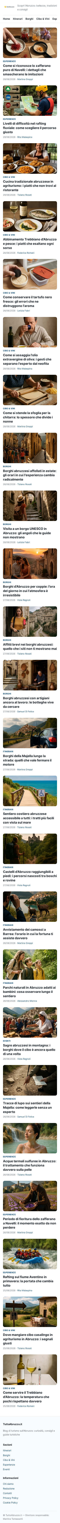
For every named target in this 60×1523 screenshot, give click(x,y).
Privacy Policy (10, 1497)
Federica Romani (25, 252)
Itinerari (17, 18)
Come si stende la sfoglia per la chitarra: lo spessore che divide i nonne (28, 417)
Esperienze (9, 61)
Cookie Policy (10, 1502)
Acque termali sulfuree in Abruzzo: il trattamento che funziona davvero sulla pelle (29, 1165)
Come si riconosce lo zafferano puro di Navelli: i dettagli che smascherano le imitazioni (27, 70)
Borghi (29, 18)
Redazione (8, 1488)
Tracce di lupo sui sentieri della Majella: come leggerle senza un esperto (27, 1107)
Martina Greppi (25, 79)
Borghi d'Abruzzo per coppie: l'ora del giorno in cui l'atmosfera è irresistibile (29, 591)
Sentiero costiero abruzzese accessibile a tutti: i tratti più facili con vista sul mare (28, 818)
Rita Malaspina (24, 137)
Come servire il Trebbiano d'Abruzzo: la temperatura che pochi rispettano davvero (26, 1397)
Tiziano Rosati (24, 194)
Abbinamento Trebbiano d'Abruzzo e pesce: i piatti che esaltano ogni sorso (30, 243)
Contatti (7, 1493)
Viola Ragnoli (23, 600)
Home (6, 18)
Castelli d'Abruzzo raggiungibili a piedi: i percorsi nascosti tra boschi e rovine (30, 876)
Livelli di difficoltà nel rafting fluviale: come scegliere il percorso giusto (29, 128)
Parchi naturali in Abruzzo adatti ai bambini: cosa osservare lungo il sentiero (29, 992)
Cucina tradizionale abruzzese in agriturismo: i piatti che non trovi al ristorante (29, 186)
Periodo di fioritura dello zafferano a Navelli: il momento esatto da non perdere (29, 1223)
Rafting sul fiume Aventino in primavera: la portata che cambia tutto (28, 1281)
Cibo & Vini (43, 18)
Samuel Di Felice (25, 711)
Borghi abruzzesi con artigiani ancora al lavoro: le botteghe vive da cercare (28, 702)
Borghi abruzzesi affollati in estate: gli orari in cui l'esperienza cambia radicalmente (29, 475)
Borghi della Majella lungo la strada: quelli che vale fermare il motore (27, 760)
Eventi (6, 1041)
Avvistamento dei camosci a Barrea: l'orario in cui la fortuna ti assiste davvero (28, 934)
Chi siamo (8, 1483)
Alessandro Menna (27, 1001)
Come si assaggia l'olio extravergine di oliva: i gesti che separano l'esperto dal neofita (27, 359)
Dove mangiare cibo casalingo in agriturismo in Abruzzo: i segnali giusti (28, 1339)
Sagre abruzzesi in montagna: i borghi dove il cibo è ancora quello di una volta (29, 1049)
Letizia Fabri (23, 310)
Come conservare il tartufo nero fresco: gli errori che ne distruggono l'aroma (27, 301)
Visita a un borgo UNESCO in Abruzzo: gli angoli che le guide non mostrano (27, 533)
